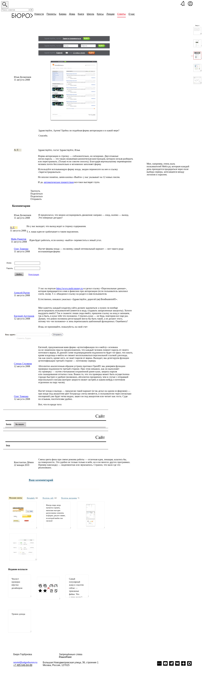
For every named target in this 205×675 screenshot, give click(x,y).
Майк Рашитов (18, 239)
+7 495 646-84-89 (22, 665)
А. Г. (12, 227)
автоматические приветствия (59, 182)
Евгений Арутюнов (24, 316)
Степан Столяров (23, 363)
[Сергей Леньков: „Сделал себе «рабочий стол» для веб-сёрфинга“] (90, 515)
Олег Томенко (21, 248)
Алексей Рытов (22, 292)
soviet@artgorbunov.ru (25, 662)
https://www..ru (69, 288)
